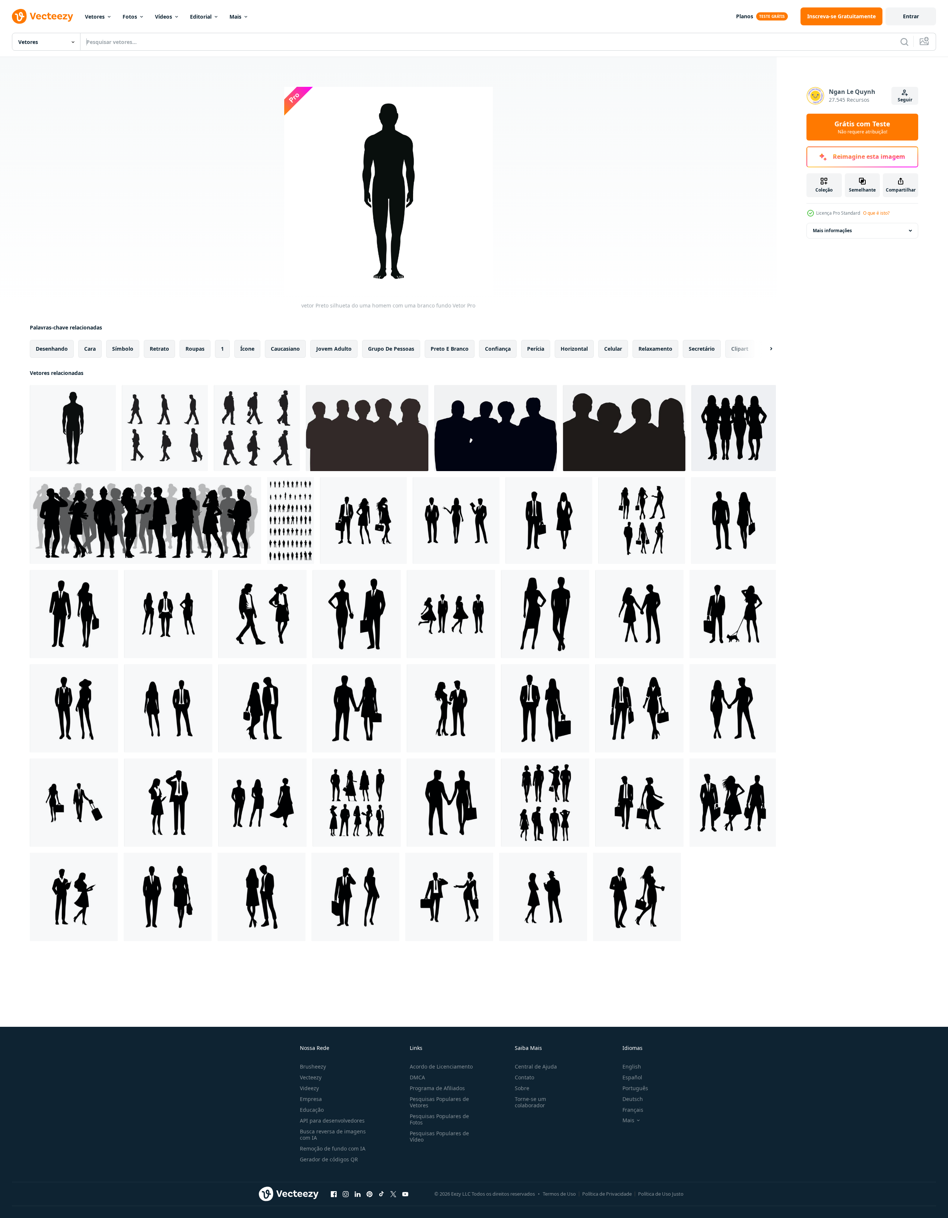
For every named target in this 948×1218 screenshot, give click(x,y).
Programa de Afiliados (437, 1088)
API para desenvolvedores (332, 1120)
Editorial (201, 16)
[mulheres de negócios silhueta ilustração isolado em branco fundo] (733, 428)
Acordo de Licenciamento (441, 1066)
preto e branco (450, 348)
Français (632, 1109)
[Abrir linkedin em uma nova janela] (358, 1194)
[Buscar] (904, 41)
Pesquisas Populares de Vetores (439, 1102)
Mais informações (832, 230)
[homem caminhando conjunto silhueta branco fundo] (165, 428)
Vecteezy (310, 1077)
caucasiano (285, 348)
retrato (159, 348)
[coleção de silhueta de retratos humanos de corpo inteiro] (290, 520)
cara (90, 348)
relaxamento (655, 348)
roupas (195, 348)
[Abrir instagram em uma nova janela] (346, 1194)
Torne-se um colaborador (530, 1102)
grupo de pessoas (391, 348)
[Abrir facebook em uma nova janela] (334, 1194)
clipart (739, 348)
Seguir (905, 100)
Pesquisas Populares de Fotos (439, 1119)
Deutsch (632, 1098)
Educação (312, 1109)
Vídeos (163, 16)
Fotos (130, 16)
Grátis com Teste (862, 127)
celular (613, 348)
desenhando (52, 348)
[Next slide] (765, 349)
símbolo (122, 348)
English (631, 1066)
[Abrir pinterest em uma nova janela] (369, 1194)
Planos (744, 16)
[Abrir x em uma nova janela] (393, 1194)
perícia (535, 348)
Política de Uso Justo (661, 1193)
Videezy (309, 1088)
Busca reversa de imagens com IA (333, 1134)
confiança (498, 348)
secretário (702, 348)
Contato (524, 1077)
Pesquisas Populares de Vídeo (439, 1136)
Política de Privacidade (607, 1193)
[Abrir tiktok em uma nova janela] (381, 1194)
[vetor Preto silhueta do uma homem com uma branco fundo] (73, 428)
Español (632, 1077)
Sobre (522, 1088)
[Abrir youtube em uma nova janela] (405, 1194)
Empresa (311, 1098)
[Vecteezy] (42, 16)
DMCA (417, 1077)
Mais (235, 16)
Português (635, 1088)
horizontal (574, 348)
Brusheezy (313, 1066)
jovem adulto (334, 348)
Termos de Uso (559, 1193)
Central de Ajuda (536, 1066)
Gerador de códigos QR (329, 1159)
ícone (247, 348)
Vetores (95, 16)
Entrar (911, 16)
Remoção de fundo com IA (332, 1148)
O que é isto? (876, 213)
